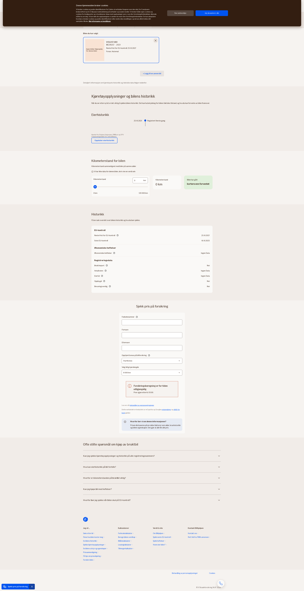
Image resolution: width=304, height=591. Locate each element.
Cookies (212, 573)
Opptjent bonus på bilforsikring (134, 355)
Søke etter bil (88, 533)
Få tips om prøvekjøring (92, 556)
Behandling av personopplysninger (185, 573)
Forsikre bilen (88, 560)
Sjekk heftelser (158, 541)
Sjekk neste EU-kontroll (162, 537)
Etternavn (126, 342)
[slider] (120, 186)
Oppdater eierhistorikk (104, 140)
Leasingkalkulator (124, 545)
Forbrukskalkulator (125, 533)
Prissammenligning (90, 552)
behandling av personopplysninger (142, 405)
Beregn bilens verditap (126, 537)
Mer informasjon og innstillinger (100, 21)
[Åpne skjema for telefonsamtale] (221, 583)
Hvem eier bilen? (159, 545)
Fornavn (125, 330)
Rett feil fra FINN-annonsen (198, 537)
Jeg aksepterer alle (212, 13)
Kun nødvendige (180, 13)
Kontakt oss (192, 533)
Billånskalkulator (124, 541)
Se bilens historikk (90, 541)
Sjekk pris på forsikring (18, 586)
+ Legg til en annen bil (152, 73)
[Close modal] (155, 40)
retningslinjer (166, 410)
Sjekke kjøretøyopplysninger (93, 545)
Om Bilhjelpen (158, 533)
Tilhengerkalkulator (125, 548)
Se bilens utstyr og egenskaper (94, 548)
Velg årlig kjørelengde (130, 367)
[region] (152, 13)
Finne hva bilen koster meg (93, 537)
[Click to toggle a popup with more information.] (117, 235)
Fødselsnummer (128, 317)
